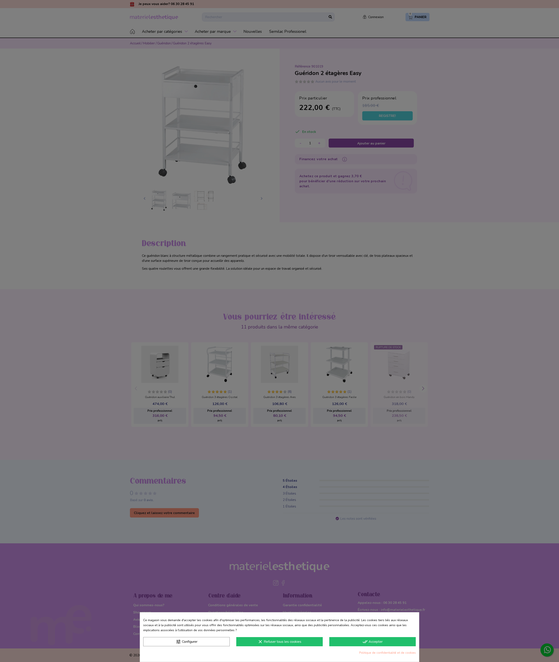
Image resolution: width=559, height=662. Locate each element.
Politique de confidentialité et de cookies (387, 653)
